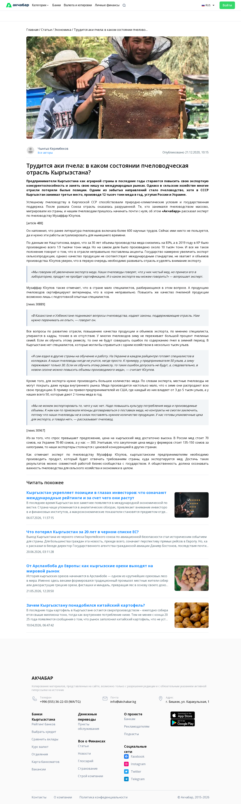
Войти (227, 5)
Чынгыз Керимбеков (53, 148)
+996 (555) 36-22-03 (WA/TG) (60, 702)
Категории (39, 5)
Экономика (62, 30)
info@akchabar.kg (123, 702)
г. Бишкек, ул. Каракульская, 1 (187, 702)
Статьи (46, 30)
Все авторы (45, 152)
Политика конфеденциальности (103, 797)
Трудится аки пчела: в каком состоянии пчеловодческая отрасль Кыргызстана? (132, 30)
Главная (32, 30)
